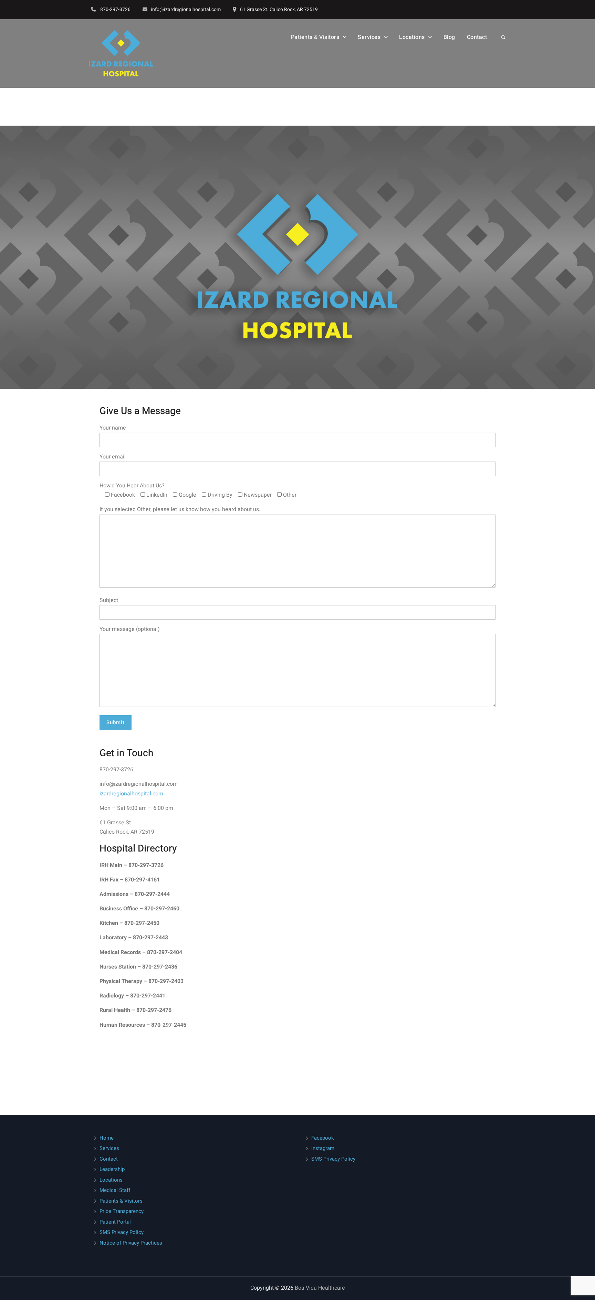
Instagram (322, 1148)
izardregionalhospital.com (131, 794)
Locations (412, 37)
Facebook (322, 1138)
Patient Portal (115, 1222)
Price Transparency (122, 1211)
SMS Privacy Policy (122, 1232)
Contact (477, 37)
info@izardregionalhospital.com (186, 9)
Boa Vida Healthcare (320, 1288)
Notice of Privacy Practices (131, 1243)
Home (107, 1138)
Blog (449, 37)
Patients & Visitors (121, 1201)
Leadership (112, 1169)
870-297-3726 (115, 9)
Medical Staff (115, 1190)
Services (369, 37)
